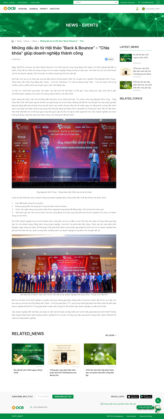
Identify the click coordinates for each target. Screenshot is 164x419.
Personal (22, 9)
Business (34, 9)
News (34, 41)
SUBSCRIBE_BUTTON (63, 397)
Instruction (131, 416)
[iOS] (133, 397)
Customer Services (127, 2)
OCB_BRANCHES (40, 407)
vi (158, 2)
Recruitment (22, 2)
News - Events (9, 2)
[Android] (146, 397)
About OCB (35, 2)
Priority (44, 9)
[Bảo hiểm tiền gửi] (118, 407)
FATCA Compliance (115, 416)
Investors (55, 9)
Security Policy (146, 416)
